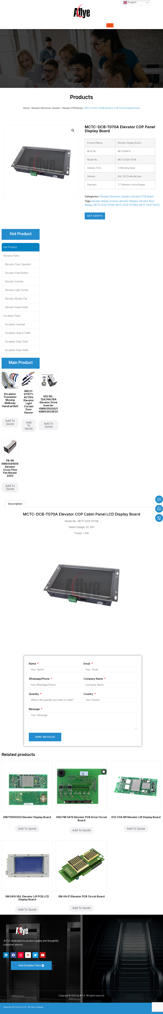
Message (34, 709)
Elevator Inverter (14, 281)
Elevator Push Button (16, 273)
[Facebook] (13, 955)
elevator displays (128, 201)
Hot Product (10, 247)
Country (89, 694)
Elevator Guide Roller (16, 307)
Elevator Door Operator (18, 264)
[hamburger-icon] (109, 25)
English (131, 2)
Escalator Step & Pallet (17, 333)
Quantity (34, 694)
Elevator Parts (11, 256)
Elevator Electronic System (46, 108)
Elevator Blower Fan (16, 299)
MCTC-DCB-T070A (103, 205)
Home (26, 108)
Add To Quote (10, 422)
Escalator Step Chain (16, 342)
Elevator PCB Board (72, 108)
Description (15, 504)
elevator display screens (104, 201)
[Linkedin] (6, 955)
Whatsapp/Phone (39, 678)
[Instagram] (21, 955)
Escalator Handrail (15, 324)
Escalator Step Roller (16, 350)
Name (33, 663)
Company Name (94, 678)
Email (87, 663)
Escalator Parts (11, 316)
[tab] (15, 503)
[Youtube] (43, 955)
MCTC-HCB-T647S (149, 205)
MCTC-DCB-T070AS (126, 205)
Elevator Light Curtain (16, 290)
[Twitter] (35, 955)
